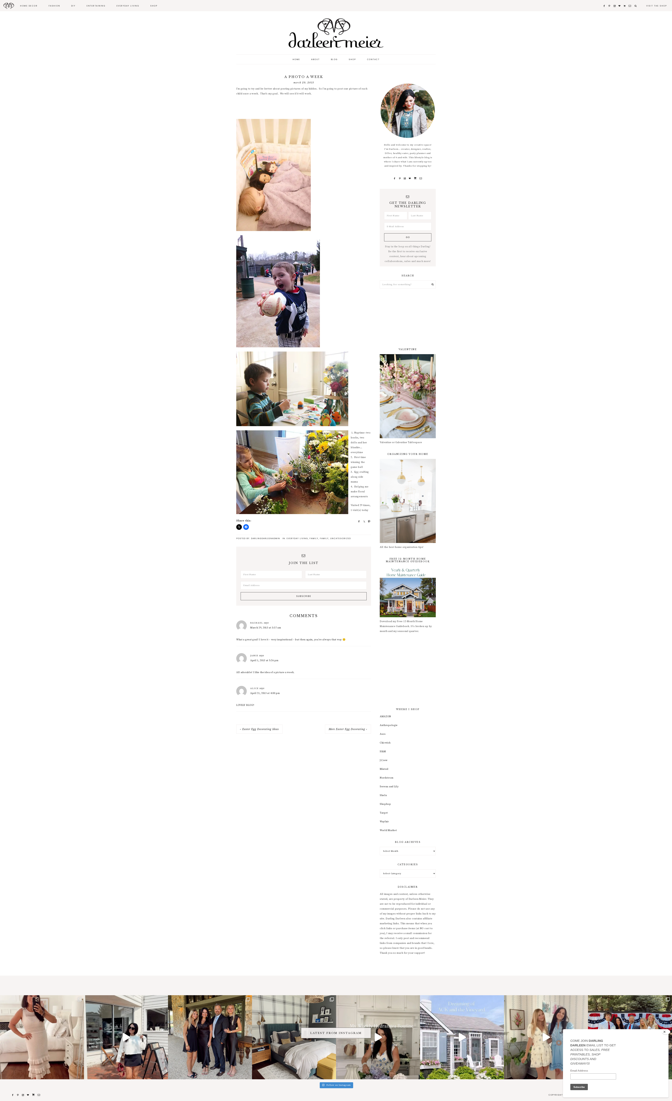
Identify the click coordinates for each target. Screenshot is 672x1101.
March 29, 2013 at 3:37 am (265, 627)
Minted (384, 769)
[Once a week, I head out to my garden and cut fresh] (378, 1037)
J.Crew (384, 760)
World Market (388, 830)
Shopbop (385, 804)
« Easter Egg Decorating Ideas (259, 729)
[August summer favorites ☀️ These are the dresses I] (42, 1037)
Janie (254, 655)
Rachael (256, 622)
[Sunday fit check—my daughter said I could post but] (546, 1037)
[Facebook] (394, 178)
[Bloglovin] (410, 178)
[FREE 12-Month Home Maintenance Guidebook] (408, 616)
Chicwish (385, 742)
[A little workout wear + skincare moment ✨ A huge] (126, 1037)
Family (314, 538)
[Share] (358, 521)
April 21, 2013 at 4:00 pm (265, 693)
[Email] (420, 178)
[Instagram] (405, 178)
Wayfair (384, 821)
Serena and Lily (389, 786)
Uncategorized (340, 538)
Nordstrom (386, 777)
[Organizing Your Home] (408, 542)
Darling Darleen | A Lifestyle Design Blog (336, 33)
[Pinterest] (400, 178)
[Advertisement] (300, 108)
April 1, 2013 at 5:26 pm (264, 660)
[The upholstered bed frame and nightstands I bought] (294, 1037)
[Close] (666, 1031)
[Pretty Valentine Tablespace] (408, 437)
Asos (383, 734)
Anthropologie (389, 725)
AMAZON (385, 716)
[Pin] (368, 521)
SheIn (383, 795)
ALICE (254, 688)
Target (384, 812)
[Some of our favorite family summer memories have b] (462, 1037)
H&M (383, 751)
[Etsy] (415, 178)
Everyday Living (297, 538)
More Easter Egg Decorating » (348, 729)
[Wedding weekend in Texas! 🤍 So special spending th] (210, 1037)
